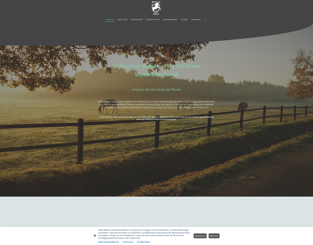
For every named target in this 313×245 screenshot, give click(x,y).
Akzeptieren (200, 236)
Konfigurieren (143, 241)
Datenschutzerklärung (108, 241)
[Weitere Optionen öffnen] (205, 19)
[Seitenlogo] (156, 8)
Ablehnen (214, 236)
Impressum (128, 241)
